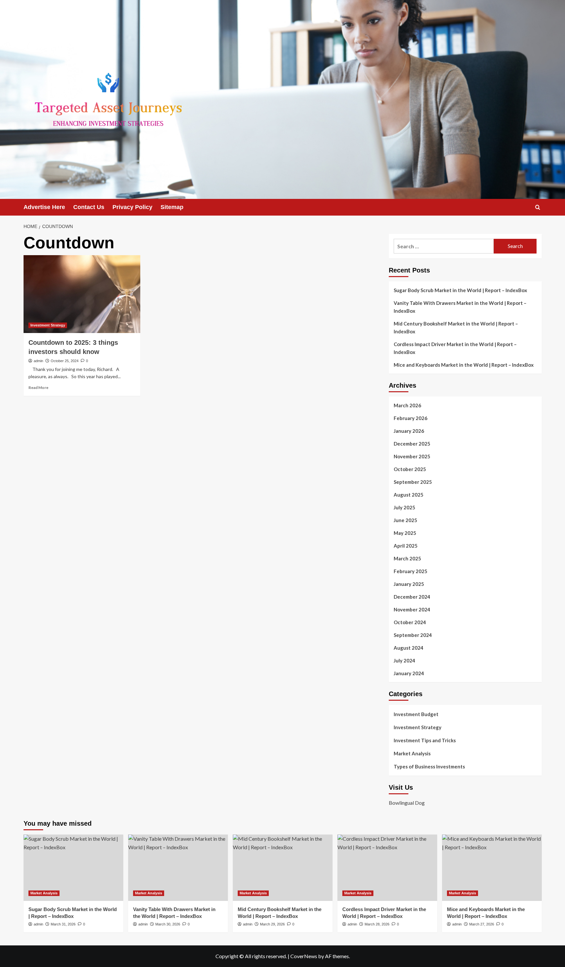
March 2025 (407, 558)
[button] (538, 207)
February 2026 (410, 418)
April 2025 (406, 546)
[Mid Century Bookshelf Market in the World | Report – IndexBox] (283, 868)
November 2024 (412, 609)
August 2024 (408, 648)
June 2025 (405, 520)
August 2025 (408, 495)
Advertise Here (44, 207)
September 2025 (413, 482)
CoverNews (303, 956)
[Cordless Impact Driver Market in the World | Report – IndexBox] (387, 868)
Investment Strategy (47, 325)
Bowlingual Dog (407, 803)
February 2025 (410, 571)
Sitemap (172, 207)
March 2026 (407, 405)
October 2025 (410, 469)
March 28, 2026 (377, 924)
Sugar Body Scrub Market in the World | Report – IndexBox (460, 290)
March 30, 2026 (167, 924)
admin (38, 361)
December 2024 (412, 597)
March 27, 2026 (481, 924)
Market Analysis (412, 753)
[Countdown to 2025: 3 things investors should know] (82, 294)
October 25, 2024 (64, 361)
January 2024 (409, 673)
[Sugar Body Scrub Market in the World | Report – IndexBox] (73, 868)
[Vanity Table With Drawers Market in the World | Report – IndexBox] (178, 868)
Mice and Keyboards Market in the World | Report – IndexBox (464, 365)
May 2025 (405, 533)
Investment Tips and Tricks (425, 740)
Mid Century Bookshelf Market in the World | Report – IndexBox (456, 327)
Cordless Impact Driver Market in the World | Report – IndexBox (455, 348)
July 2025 (404, 507)
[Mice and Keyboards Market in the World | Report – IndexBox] (492, 868)
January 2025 (409, 584)
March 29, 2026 (272, 924)
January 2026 (409, 431)
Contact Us (88, 207)
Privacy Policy (132, 207)
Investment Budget (416, 714)
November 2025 (412, 456)
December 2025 (412, 444)
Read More (38, 387)
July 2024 (404, 660)
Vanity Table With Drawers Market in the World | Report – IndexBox (460, 307)
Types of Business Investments (429, 766)
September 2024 (413, 635)
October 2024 (410, 622)
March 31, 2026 (63, 924)
